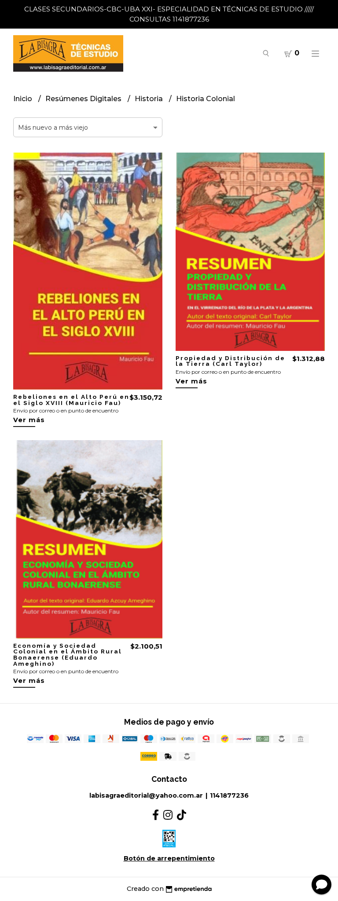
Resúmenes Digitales (84, 99)
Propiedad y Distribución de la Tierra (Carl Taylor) (230, 361)
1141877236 (229, 795)
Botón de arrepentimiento (169, 858)
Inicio (23, 99)
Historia (150, 99)
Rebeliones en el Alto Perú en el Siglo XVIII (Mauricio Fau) (71, 399)
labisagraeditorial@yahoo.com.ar (146, 795)
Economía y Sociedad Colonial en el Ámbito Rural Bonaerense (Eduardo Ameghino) (67, 654)
